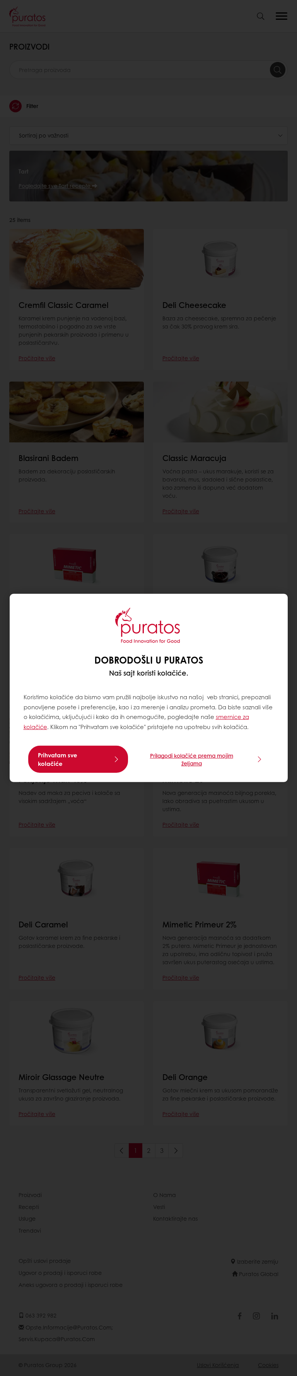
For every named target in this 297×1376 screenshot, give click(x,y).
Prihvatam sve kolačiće (57, 759)
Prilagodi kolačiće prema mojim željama (191, 759)
